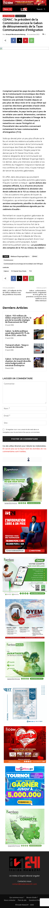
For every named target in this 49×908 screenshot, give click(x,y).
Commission (8, 260)
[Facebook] (13, 40)
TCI (30, 271)
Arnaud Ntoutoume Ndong (15, 34)
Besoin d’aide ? (32, 897)
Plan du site (22, 900)
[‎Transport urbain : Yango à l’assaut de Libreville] (39, 348)
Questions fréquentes (37, 900)
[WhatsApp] (31, 40)
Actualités (9, 16)
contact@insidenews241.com (24, 884)
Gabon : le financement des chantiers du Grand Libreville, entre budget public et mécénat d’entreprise (18, 362)
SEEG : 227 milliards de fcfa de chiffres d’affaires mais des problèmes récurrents (12, 293)
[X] (19, 40)
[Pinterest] (25, 40)
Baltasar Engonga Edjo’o (20, 256)
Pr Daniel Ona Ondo (18, 271)
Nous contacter (9, 900)
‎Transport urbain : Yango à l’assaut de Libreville (16, 346)
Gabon (6, 271)
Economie (20, 16)
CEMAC (34, 256)
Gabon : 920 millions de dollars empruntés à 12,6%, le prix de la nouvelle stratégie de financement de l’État (18, 319)
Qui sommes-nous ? (16, 897)
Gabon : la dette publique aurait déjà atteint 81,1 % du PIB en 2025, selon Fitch (17, 333)
